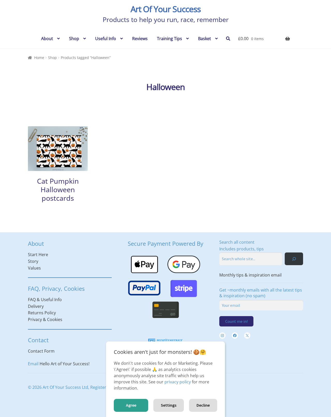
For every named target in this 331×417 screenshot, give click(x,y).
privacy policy (177, 382)
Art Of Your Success (166, 8)
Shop (74, 38)
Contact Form (41, 351)
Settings (168, 405)
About (47, 38)
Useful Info (105, 38)
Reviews (140, 38)
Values (34, 268)
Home (39, 57)
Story (33, 261)
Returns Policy (42, 313)
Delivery (36, 306)
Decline (203, 405)
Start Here (38, 254)
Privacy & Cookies (45, 319)
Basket (204, 38)
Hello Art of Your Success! (64, 364)
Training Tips (169, 38)
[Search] (294, 258)
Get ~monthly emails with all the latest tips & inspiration (260, 293)
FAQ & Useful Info (45, 299)
